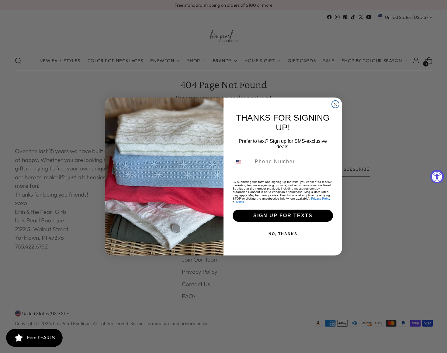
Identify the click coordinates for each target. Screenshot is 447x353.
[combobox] (242, 161)
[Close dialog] (335, 104)
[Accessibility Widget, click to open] (437, 176)
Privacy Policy (320, 198)
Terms (240, 202)
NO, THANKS (283, 234)
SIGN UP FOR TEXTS (283, 215)
